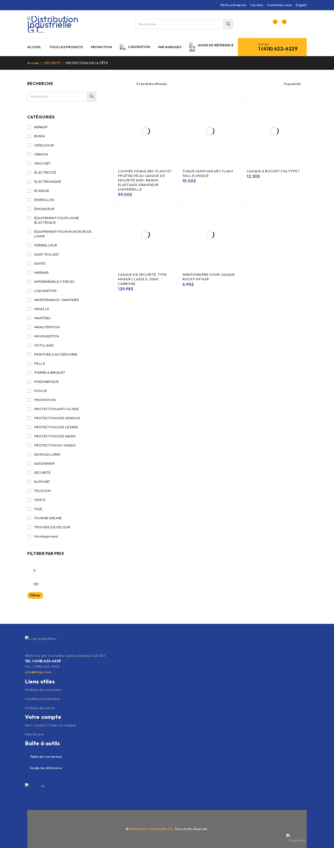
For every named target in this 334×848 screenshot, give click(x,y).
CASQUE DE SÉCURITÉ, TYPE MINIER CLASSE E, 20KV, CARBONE (142, 279)
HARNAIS (41, 272)
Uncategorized (46, 536)
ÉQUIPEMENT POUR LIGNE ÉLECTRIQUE (56, 220)
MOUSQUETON (46, 336)
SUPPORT (42, 481)
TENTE (39, 500)
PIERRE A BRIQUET (49, 372)
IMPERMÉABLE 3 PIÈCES (54, 281)
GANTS (39, 263)
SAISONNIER (44, 463)
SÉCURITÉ (52, 63)
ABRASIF (41, 127)
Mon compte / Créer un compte (50, 725)
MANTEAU (42, 318)
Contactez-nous (279, 5)
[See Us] (39, 817)
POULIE (40, 391)
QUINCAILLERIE (47, 454)
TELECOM (42, 491)
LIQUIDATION (45, 291)
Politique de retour (40, 708)
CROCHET (42, 163)
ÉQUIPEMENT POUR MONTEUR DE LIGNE (62, 233)
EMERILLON (44, 200)
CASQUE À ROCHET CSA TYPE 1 (273, 171)
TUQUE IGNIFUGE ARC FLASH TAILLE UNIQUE (207, 173)
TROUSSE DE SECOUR (52, 527)
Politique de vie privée (43, 689)
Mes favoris (34, 734)
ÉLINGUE (41, 190)
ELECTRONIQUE (47, 181)
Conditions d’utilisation (42, 699)
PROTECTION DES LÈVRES (56, 427)
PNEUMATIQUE (46, 381)
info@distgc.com (38, 672)
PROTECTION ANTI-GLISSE (56, 409)
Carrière (256, 5)
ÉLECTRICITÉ (45, 172)
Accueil (33, 63)
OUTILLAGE (44, 345)
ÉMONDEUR (44, 209)
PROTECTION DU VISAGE (54, 445)
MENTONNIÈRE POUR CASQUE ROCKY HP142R (208, 276)
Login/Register (262, 24)
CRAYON (41, 154)
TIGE (38, 509)
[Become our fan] (30, 817)
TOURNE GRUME (48, 518)
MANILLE (41, 309)
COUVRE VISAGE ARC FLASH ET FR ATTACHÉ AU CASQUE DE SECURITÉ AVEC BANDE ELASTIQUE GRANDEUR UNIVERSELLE (145, 180)
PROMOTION (45, 400)
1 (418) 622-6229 (278, 48)
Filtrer (35, 595)
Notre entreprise (233, 5)
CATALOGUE (44, 145)
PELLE (39, 363)
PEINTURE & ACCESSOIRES (56, 354)
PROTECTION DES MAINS (55, 436)
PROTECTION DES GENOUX (57, 418)
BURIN (39, 136)
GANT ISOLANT (46, 254)
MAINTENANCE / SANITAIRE (56, 300)
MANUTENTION (47, 327)
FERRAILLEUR (45, 245)
